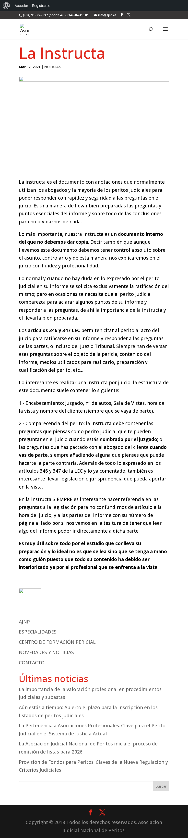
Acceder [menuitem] (21, 5)
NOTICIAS (52, 66)
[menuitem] (6, 5)
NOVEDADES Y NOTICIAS (46, 652)
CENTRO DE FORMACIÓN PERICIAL (57, 642)
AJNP (24, 622)
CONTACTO (32, 662)
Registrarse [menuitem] (41, 5)
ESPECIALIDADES (38, 632)
